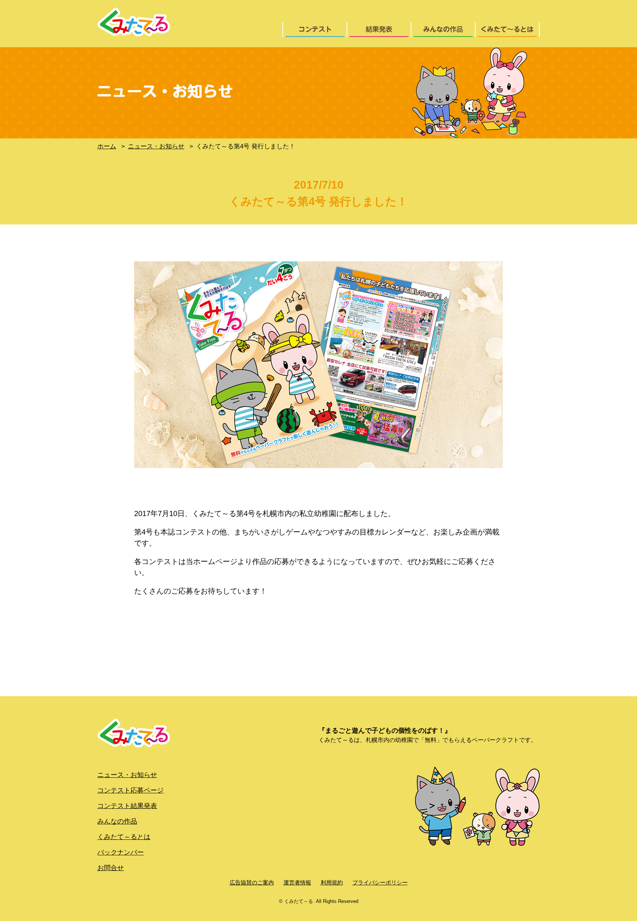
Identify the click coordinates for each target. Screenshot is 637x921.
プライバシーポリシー (380, 882)
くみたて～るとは (123, 837)
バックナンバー (120, 852)
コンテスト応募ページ (130, 790)
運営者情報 (297, 882)
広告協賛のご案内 (252, 882)
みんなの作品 (117, 821)
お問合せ (110, 868)
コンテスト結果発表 (127, 806)
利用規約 (332, 882)
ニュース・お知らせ (127, 775)
